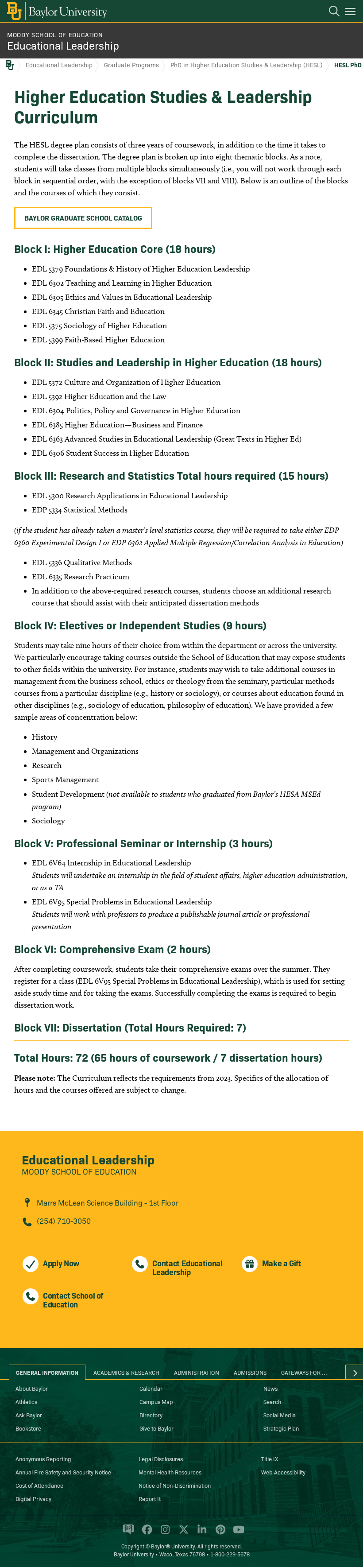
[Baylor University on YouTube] (236, 1533)
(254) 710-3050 (64, 1220)
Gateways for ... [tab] (304, 1372)
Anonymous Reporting (43, 1458)
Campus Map (156, 1401)
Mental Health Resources (170, 1472)
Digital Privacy (33, 1498)
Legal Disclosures (161, 1458)
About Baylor (31, 1388)
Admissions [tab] (250, 1372)
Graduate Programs (131, 64)
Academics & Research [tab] (126, 1372)
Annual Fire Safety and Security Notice (63, 1472)
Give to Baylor (156, 1428)
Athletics (26, 1401)
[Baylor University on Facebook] (145, 1533)
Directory (150, 1415)
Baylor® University (173, 1546)
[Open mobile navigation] (352, 13)
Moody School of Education (55, 34)
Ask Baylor (28, 1415)
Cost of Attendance (39, 1485)
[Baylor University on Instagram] (163, 1533)
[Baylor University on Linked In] (200, 1533)
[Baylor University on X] (182, 1533)
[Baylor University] (56, 11)
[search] (330, 12)
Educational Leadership (63, 45)
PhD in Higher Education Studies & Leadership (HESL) (246, 64)
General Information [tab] (47, 1372)
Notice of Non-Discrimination (175, 1485)
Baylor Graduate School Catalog (83, 217)
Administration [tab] (196, 1372)
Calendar (150, 1388)
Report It (150, 1498)
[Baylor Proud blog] (127, 1533)
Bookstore (28, 1428)
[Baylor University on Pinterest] (219, 1533)
